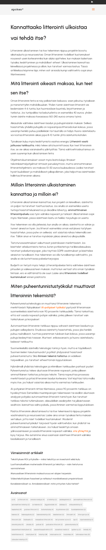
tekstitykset (31, 534)
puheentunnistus (71, 524)
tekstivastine (55, 534)
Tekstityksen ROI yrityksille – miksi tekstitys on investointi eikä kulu (45, 459)
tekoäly (87, 529)
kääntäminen (58, 514)
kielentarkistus (47, 509)
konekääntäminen (78, 509)
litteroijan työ (83, 514)
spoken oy (76, 529)
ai (13, 499)
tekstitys (43, 534)
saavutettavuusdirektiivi (43, 529)
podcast (39, 524)
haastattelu (17, 509)
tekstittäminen (17, 534)
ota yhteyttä (80, 431)
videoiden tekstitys (19, 539)
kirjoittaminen (62, 509)
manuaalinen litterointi (44, 520)
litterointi (16, 520)
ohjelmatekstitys (86, 520)
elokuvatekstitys (75, 505)
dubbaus (63, 505)
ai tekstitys (52, 499)
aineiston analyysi (38, 499)
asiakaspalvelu (65, 499)
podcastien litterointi (54, 524)
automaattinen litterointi (83, 499)
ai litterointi (23, 499)
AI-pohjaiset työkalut (53, 307)
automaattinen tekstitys (21, 505)
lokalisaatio (28, 520)
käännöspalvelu (28, 514)
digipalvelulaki (51, 505)
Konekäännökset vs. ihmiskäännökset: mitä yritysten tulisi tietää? (45, 483)
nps (75, 520)
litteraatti (71, 514)
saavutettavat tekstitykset (21, 529)
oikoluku (29, 524)
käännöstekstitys (44, 514)
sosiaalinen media (62, 529)
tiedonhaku (68, 534)
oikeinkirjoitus (18, 524)
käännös (15, 514)
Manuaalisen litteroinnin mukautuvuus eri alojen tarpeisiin (41, 473)
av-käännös (37, 505)
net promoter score (63, 520)
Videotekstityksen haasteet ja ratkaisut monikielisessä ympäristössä (47, 478)
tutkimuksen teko (83, 534)
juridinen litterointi (31, 509)
